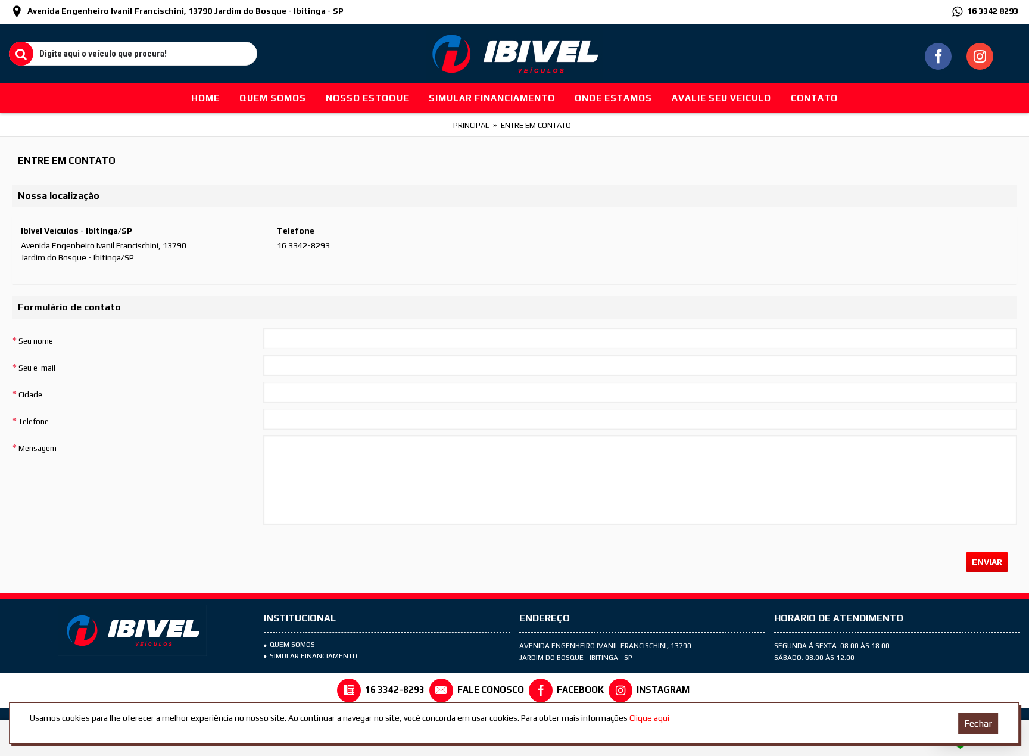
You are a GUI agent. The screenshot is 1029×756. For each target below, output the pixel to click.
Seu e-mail (36, 367)
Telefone (33, 421)
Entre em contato (536, 125)
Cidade (30, 394)
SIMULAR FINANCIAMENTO (313, 656)
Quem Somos (292, 644)
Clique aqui (649, 718)
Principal (471, 125)
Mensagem (37, 448)
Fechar (978, 723)
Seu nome (35, 341)
